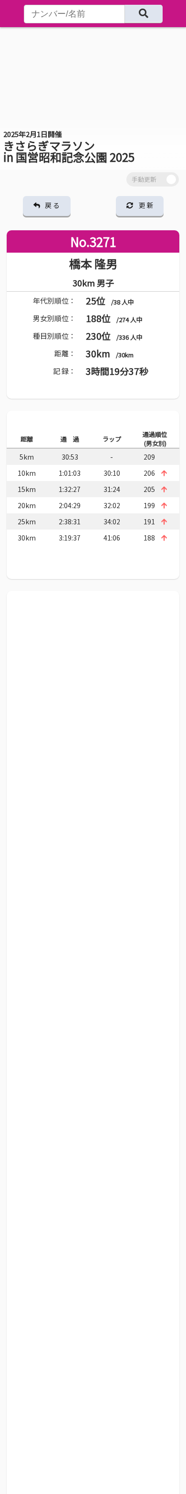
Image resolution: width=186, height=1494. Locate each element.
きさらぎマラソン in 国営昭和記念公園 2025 (68, 147)
